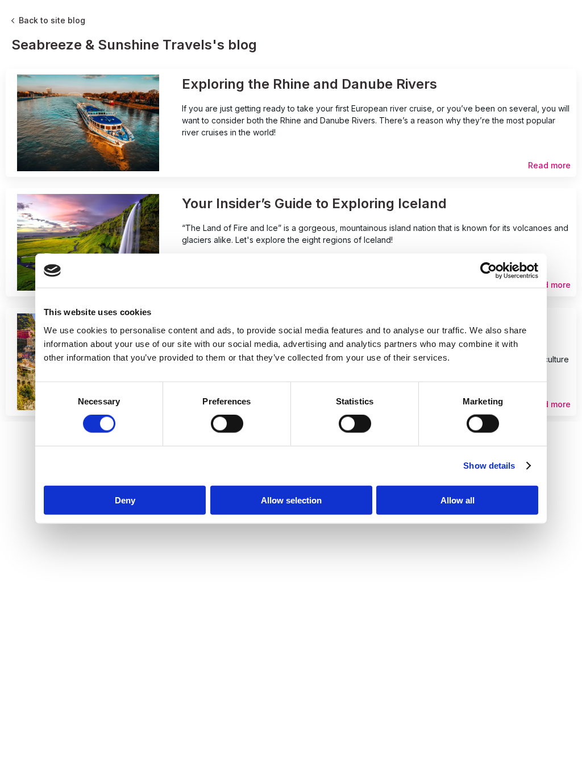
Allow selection (291, 500)
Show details (489, 465)
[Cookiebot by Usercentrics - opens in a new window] (488, 270)
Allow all (457, 500)
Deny (125, 500)
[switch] (227, 424)
